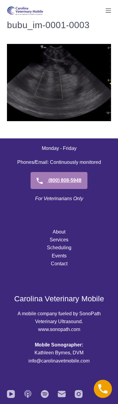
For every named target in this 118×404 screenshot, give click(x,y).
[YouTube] (11, 394)
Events (59, 255)
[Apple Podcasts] (28, 394)
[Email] (62, 394)
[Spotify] (45, 394)
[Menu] (108, 10)
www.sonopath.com (59, 329)
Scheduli (56, 247)
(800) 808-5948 (64, 180)
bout (60, 231)
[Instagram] (79, 394)
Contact (59, 263)
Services (59, 239)
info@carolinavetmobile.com (59, 360)
